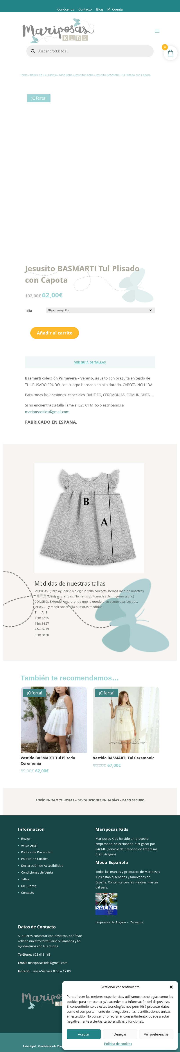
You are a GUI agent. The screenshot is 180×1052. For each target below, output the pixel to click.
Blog (99, 9)
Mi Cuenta (114, 9)
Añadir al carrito (54, 333)
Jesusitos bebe (84, 75)
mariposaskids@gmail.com (47, 411)
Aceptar (84, 1034)
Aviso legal (29, 1046)
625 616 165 (41, 954)
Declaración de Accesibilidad (42, 865)
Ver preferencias (156, 1034)
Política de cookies (118, 1043)
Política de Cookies (34, 859)
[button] (171, 987)
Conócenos (65, 9)
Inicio (24, 75)
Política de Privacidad (36, 852)
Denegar (120, 1034)
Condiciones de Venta (37, 872)
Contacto (85, 9)
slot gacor (142, 844)
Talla (28, 311)
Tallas (25, 879)
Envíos (26, 838)
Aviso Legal (29, 845)
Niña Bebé (65, 75)
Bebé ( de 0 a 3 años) (43, 75)
